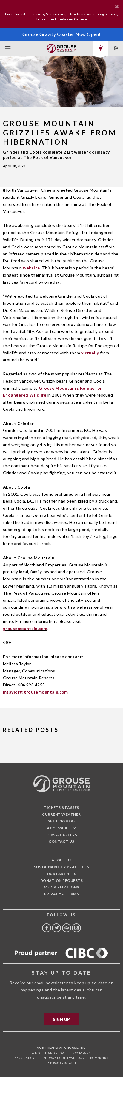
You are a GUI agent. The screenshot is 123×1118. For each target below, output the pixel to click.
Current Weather (61, 814)
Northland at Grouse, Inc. (61, 1047)
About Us (62, 860)
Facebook (46, 927)
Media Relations (61, 887)
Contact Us (61, 841)
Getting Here (61, 821)
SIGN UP (61, 1019)
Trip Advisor (66, 927)
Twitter (56, 927)
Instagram (76, 927)
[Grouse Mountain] (61, 47)
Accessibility (61, 828)
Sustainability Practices (61, 867)
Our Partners (61, 873)
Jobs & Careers (61, 835)
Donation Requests (61, 880)
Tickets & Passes (61, 807)
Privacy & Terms (61, 894)
